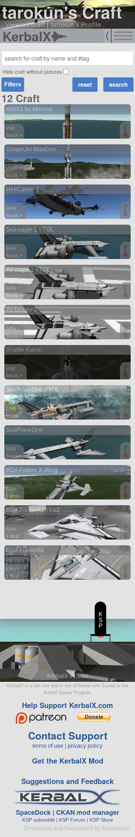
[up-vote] (126, 127)
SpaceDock (33, 812)
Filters (12, 84)
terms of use (47, 746)
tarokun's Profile (75, 24)
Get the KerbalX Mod (67, 760)
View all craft (25, 24)
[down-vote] (126, 134)
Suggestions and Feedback (67, 781)
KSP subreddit (38, 820)
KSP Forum (72, 820)
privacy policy (85, 746)
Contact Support (67, 735)
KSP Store (101, 820)
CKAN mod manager (87, 812)
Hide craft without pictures (32, 71)
